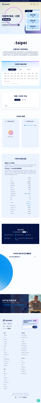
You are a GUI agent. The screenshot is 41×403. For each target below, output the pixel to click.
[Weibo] (6, 326)
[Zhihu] (10, 326)
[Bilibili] (9, 326)
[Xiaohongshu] (7, 326)
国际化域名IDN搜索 (17, 166)
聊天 (19, 304)
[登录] (31, 4)
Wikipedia (28, 205)
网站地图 (23, 366)
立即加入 (34, 327)
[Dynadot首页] (6, 4)
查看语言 (28, 193)
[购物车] (34, 4)
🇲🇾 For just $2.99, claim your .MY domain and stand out (20, 0)
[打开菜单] (37, 4)
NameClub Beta (24, 354)
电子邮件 (8, 304)
